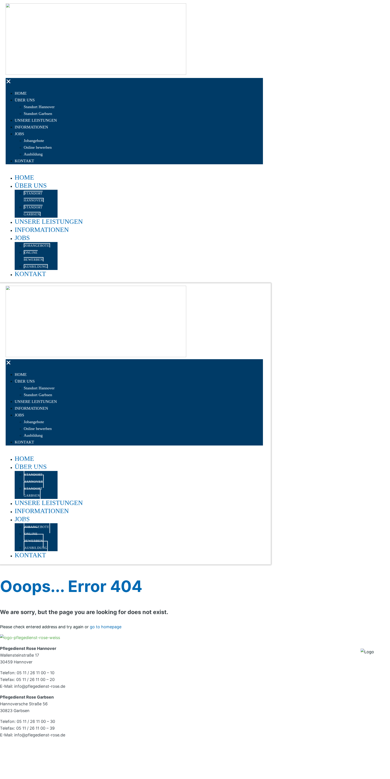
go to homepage (105, 626)
